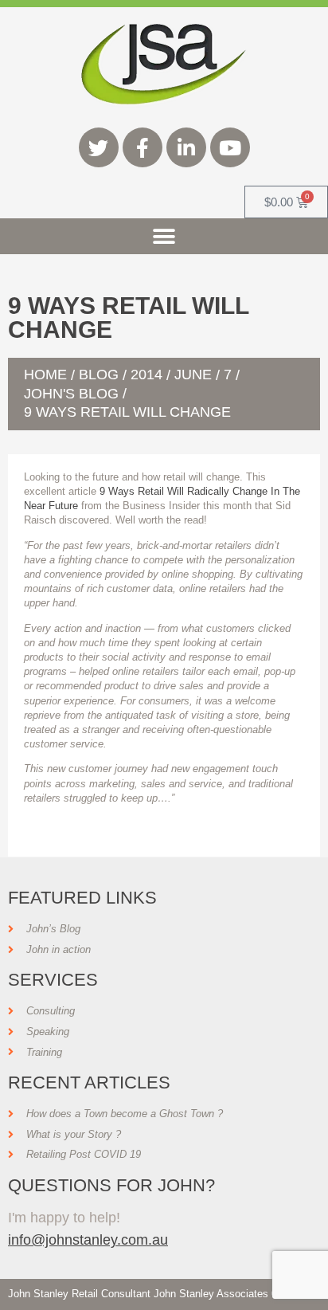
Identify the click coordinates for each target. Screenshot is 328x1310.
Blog (99, 374)
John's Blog (71, 394)
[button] (164, 236)
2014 (146, 374)
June (193, 374)
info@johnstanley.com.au (88, 1239)
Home (45, 374)
